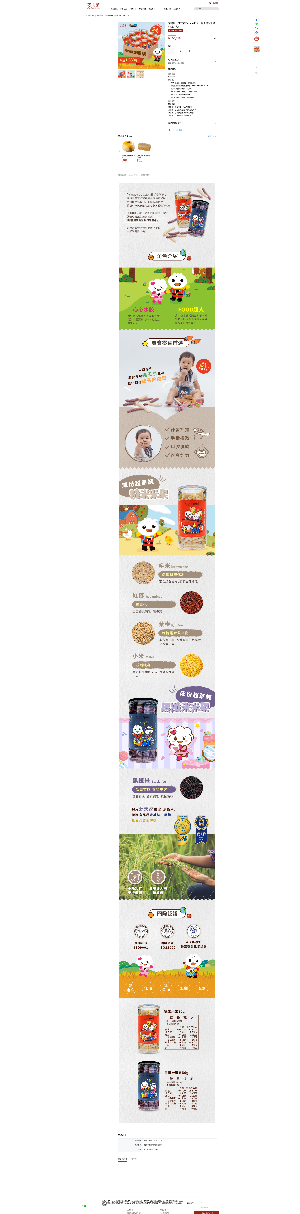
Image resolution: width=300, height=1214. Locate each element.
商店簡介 (130, 1210)
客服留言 (163, 1210)
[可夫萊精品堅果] (94, 6)
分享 (172, 130)
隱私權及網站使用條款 (134, 1213)
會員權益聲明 (164, 1213)
